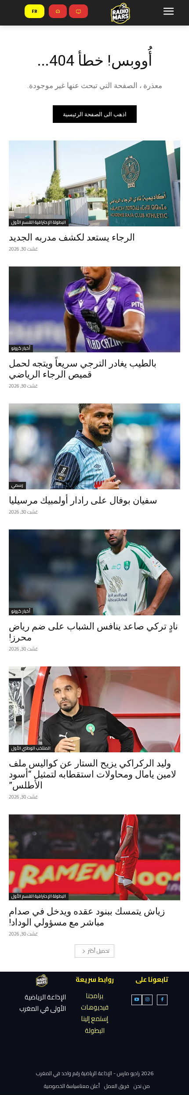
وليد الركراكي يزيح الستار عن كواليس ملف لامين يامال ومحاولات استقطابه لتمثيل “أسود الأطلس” (92, 774)
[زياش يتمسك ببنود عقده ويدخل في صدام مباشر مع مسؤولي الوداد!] (94, 857)
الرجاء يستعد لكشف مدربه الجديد (72, 237)
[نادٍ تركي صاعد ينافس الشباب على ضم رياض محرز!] (94, 572)
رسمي (17, 485)
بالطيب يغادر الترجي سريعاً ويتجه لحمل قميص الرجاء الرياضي (82, 369)
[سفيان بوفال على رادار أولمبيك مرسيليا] (94, 446)
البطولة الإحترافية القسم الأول (38, 222)
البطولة (95, 1030)
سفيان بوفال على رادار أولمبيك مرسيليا (83, 500)
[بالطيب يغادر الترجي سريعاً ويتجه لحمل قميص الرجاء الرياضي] (94, 309)
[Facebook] (162, 1000)
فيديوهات (95, 1007)
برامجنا (94, 995)
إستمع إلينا (94, 1018)
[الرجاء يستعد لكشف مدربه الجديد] (94, 183)
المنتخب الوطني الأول (31, 748)
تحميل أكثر (98, 951)
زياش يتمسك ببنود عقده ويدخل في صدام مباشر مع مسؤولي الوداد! (87, 917)
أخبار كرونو (20, 348)
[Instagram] (147, 1000)
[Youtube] (136, 1000)
